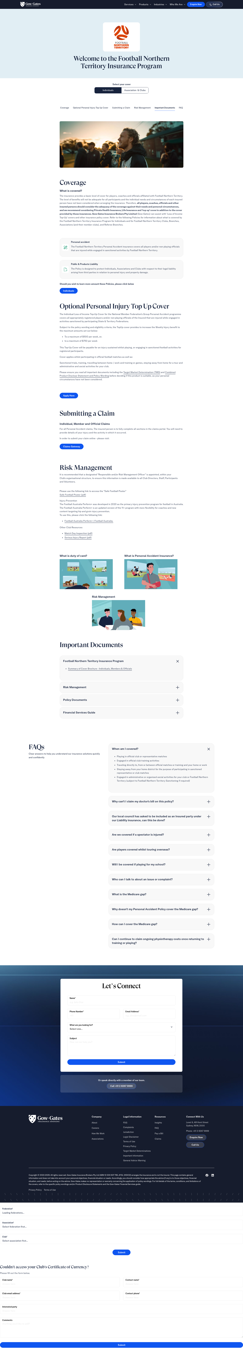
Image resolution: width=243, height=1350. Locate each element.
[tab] (108, 90)
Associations (98, 1139)
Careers (95, 1128)
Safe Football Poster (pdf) (73, 494)
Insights (158, 1122)
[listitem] (121, 668)
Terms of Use (129, 1141)
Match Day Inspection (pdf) (78, 533)
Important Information (133, 1155)
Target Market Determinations (137, 1151)
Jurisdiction (128, 1132)
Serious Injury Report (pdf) (78, 537)
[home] (30, 4)
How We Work (98, 1133)
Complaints (128, 1127)
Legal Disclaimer (131, 1137)
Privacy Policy (129, 1146)
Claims (158, 1139)
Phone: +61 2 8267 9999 (197, 1131)
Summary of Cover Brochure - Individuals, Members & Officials (100, 668)
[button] (129, 4)
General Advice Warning (134, 1160)
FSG (125, 1122)
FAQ (157, 1128)
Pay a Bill (159, 1133)
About (94, 1122)
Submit (121, 1252)
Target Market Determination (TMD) (141, 372)
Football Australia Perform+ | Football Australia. (89, 520)
